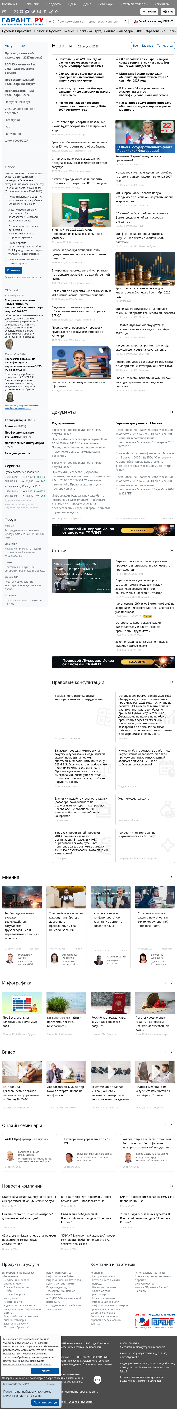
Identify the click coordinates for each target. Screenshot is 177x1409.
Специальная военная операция (20, 111)
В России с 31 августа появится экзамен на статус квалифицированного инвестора (143, 91)
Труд (98, 31)
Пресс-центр (98, 1294)
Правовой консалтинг (17, 1287)
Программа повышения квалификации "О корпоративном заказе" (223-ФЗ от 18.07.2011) (23, 364)
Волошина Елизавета (157, 956)
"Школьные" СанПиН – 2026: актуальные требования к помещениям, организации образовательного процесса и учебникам (77, 573)
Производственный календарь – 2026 (19, 93)
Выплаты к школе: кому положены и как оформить (79, 384)
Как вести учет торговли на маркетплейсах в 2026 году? (137, 834)
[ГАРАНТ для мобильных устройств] (10, 12)
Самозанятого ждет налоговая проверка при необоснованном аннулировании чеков (81, 77)
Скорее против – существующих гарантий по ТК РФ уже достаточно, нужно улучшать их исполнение (26, 248)
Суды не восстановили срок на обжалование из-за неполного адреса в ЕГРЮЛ (79, 311)
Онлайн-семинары (22, 1125)
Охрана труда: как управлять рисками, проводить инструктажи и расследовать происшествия (142, 565)
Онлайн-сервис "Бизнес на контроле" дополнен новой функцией (27, 1216)
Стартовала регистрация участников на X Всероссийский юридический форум (29, 1199)
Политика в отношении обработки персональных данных (106, 1320)
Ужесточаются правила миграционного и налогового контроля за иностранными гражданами (110, 1093)
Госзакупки (12, 120)
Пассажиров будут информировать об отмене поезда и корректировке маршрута (145, 106)
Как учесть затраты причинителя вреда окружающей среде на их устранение (142, 347)
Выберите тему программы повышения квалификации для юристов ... (22, 406)
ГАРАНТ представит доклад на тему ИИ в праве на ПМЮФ (147, 1199)
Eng (170, 11)
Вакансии (31, 4)
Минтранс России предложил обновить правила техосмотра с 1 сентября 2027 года (144, 77)
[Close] (58, 1384)
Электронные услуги (16, 1323)
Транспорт (80, 134)
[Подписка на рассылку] (4, 12)
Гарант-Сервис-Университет (77, 1401)
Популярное (13, 134)
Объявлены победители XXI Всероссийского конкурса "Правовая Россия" (86, 1218)
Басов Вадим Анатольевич (152, 1153)
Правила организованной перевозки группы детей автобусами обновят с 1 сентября (77, 332)
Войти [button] (152, 11)
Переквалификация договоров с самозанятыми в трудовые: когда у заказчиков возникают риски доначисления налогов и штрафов (138, 586)
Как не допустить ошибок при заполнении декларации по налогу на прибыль (84, 91)
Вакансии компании (104, 1287)
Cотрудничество (144, 1283)
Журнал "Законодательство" (20, 1305)
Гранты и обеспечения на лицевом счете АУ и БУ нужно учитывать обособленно (80, 144)
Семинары (106, 4)
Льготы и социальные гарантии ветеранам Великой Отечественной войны (152, 1024)
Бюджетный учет (83, 150)
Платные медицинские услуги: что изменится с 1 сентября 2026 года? (153, 1091)
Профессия (70, 1107)
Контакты (140, 1290)
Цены (72, 4)
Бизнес (69, 31)
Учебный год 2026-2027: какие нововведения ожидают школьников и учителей (78, 234)
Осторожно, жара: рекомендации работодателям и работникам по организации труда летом (138, 627)
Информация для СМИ (105, 1301)
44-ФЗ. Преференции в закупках (26, 1139)
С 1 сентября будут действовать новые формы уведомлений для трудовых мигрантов (141, 217)
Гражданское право (66, 786)
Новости (62, 45)
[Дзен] (21, 11)
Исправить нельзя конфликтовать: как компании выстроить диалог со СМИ (108, 919)
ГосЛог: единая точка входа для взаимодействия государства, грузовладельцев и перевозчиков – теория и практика (22, 925)
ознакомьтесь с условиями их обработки (27, 1364)
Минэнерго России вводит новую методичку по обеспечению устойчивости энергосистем (144, 197)
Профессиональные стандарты (19, 435)
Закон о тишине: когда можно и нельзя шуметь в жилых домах (142, 644)
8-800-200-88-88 (129, 1343)
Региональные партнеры (150, 1272)
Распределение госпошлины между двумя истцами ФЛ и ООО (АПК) (24, 534)
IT (134, 300)
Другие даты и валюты (18, 500)
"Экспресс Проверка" (16, 1327)
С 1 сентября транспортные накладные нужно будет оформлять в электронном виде (79, 126)
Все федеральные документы (67, 518)
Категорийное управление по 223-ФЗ (87, 1141)
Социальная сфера (118, 31)
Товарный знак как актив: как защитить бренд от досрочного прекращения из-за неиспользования (66, 921)
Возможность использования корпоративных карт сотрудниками (79, 697)
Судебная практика (16, 31)
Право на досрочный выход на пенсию (23, 601)
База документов (17, 453)
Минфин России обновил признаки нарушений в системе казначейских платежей (139, 238)
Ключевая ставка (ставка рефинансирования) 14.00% (21, 506)
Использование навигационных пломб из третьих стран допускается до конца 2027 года (143, 177)
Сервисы (12, 465)
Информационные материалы (64, 1280)
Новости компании (103, 1298)
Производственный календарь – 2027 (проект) (23, 55)
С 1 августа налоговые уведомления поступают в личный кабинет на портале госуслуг (80, 163)
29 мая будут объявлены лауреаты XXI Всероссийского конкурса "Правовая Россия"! (145, 1218)
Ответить (13, 270)
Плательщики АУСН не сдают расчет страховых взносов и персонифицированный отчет (81, 62)
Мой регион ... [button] (168, 518)
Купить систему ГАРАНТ (60, 1283)
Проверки (144, 370)
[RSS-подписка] (57, 12)
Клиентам (162, 4)
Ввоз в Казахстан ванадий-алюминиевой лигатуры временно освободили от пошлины (143, 382)
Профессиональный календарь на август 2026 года (20, 1022)
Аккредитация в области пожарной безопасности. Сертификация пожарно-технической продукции (147, 1143)
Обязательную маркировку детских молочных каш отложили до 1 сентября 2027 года (142, 329)
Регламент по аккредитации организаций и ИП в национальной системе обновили (81, 293)
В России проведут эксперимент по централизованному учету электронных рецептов (79, 254)
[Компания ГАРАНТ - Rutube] (51, 12)
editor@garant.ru (130, 1357)
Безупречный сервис (16, 1280)
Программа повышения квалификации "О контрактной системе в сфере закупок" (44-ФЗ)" (24, 305)
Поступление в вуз (17, 102)
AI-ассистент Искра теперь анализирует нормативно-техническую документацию (29, 1240)
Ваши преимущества (59, 1272)
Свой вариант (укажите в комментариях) (23, 261)
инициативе (37, 173)
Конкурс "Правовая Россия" (151, 1287)
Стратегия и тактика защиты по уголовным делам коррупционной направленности (153, 919)
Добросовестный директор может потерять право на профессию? (65, 1091)
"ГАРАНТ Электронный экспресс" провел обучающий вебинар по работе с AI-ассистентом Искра (88, 1240)
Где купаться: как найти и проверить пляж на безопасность (64, 1022)
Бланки (15, 426)
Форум (10, 519)
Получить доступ (45, 1402)
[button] (153, 21)
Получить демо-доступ (59, 1287)
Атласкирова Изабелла (70, 956)
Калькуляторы (20, 420)
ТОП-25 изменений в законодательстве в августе (20, 69)
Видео (8, 1052)
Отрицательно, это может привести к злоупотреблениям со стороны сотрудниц (23, 232)
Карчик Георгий (116, 956)
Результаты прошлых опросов (23, 277)
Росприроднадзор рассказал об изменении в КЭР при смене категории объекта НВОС (144, 364)
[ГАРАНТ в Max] (27, 11)
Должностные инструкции (24, 445)
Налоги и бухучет (47, 31)
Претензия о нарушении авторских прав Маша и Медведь (25, 568)
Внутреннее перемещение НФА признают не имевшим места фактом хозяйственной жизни (81, 275)
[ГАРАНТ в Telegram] (33, 12)
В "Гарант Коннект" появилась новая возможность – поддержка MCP (86, 1199)
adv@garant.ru (129, 1367)
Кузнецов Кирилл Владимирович (28, 1153)
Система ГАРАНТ (13, 1283)
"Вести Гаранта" (13, 1301)
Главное (147, 45)
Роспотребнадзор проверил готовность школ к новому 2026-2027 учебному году (82, 106)
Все (135, 45)
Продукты (53, 4)
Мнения (10, 877)
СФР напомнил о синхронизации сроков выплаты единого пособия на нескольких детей (144, 62)
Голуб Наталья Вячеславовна (94, 1153)
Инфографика (16, 983)
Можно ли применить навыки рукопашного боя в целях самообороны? (23, 552)
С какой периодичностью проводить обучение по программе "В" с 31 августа (79, 181)
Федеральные (63, 423)
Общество (138, 164)
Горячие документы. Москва (138, 423)
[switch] (51, 21)
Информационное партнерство (111, 1305)
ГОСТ (8, 127)
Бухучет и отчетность (68, 738)
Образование (155, 31)
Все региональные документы (130, 518)
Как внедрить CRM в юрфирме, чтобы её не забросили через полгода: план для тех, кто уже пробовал (145, 608)
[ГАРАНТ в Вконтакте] (16, 12)
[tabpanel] (113, 82)
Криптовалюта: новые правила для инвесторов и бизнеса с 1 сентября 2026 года (142, 292)
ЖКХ (139, 31)
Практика (84, 31)
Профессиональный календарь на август (20, 82)
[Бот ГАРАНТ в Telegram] (39, 12)
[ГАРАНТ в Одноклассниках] (45, 12)
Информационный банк (60, 1276)
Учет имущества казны (134, 798)
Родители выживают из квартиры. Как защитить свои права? (23, 585)
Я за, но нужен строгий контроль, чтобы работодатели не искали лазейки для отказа (23, 215)
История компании (103, 1276)
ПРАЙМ (8, 1290)
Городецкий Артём (25, 956)
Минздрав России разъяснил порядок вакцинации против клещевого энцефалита (145, 311)
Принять (45, 1371)
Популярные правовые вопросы (137, 858)
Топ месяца (165, 45)
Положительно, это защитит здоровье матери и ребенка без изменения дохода (25, 200)
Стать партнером (134, 4)
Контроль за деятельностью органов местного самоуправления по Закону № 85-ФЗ (21, 1093)
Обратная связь (101, 1290)
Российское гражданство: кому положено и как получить (108, 1022)
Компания (9, 4)
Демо (87, 4)
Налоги (122, 738)
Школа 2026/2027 (16, 140)
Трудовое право (127, 786)
